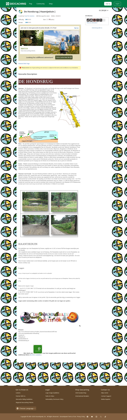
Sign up (108, 4)
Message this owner (44, 16)
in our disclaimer (73, 67)
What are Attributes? (92, 23)
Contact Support (106, 396)
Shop (51, 4)
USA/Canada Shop (80, 393)
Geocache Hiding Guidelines (24, 399)
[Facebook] (87, 416)
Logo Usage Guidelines (52, 393)
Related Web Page (24, 63)
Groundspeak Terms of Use (68, 416)
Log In (117, 4)
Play (30, 4)
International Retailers (82, 396)
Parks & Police (49, 396)
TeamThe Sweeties (29, 16)
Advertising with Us (97, 28)
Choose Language (26, 408)
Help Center (104, 393)
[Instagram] (96, 416)
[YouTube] (92, 416)
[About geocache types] (20, 11)
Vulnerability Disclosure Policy (54, 399)
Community (41, 4)
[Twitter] (101, 416)
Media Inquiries (105, 399)
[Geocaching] (16, 4)
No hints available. (35, 355)
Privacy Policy (81, 416)
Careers (18, 393)
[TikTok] (105, 416)
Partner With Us (20, 396)
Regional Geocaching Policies (24, 402)
